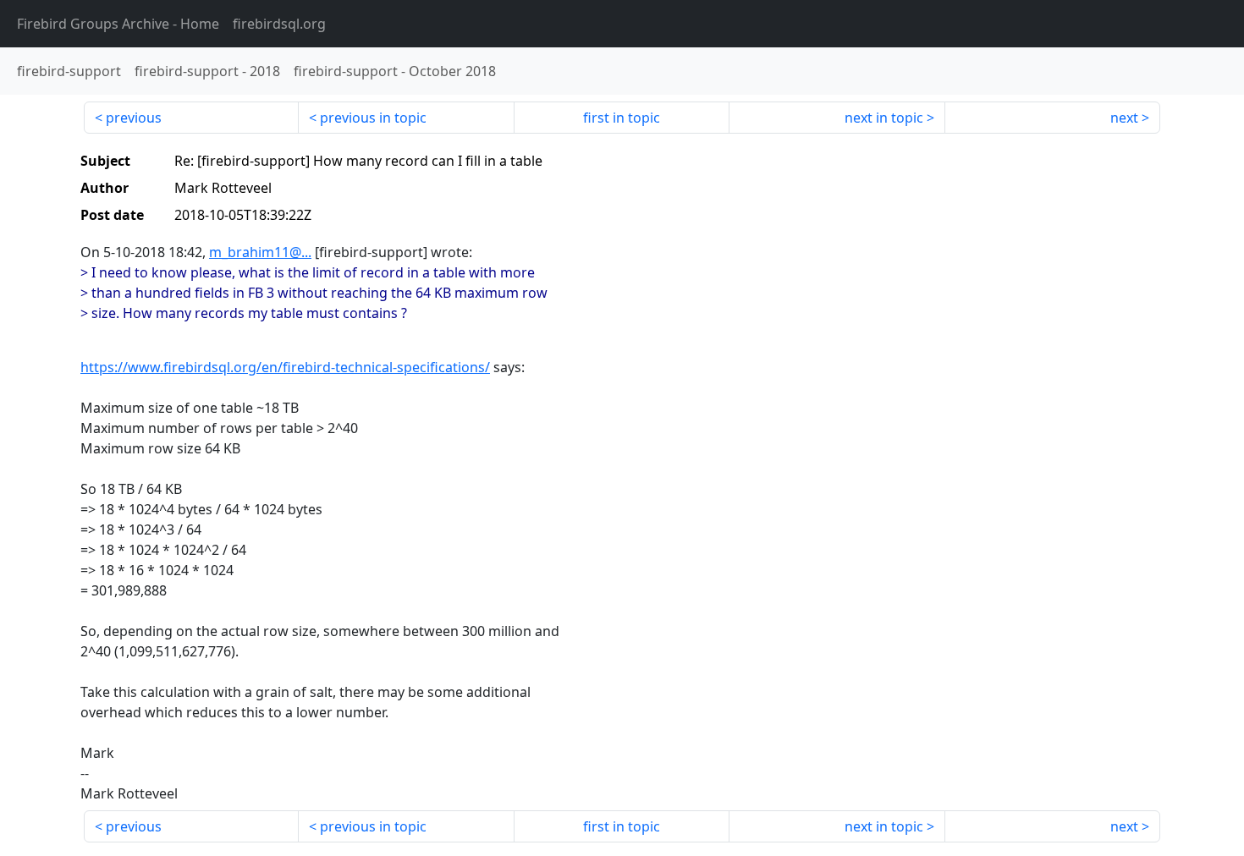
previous (134, 117)
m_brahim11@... (260, 252)
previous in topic (373, 117)
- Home (118, 23)
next (1124, 117)
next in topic (884, 117)
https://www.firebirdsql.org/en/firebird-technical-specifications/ (285, 367)
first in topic (621, 117)
